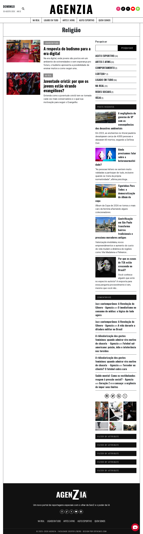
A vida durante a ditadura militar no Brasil (115, 327)
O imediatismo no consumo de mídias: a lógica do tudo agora (115, 311)
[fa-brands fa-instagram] (118, 9)
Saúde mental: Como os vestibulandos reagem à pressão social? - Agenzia (115, 377)
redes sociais (103, 92)
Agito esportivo (86, 20)
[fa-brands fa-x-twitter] (128, 9)
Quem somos (104, 20)
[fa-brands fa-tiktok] (123, 9)
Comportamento (105, 68)
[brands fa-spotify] (138, 9)
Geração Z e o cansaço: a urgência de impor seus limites (115, 385)
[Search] (23, 9)
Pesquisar (101, 41)
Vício (98, 98)
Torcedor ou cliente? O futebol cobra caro (115, 367)
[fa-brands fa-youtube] (133, 9)
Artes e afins (69, 20)
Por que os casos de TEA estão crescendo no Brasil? (127, 264)
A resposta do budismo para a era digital (67, 51)
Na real (36, 20)
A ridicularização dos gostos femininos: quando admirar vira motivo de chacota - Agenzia (115, 339)
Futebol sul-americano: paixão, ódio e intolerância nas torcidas (115, 347)
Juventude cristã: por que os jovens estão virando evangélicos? (66, 85)
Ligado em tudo (51, 20)
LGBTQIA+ (100, 74)
